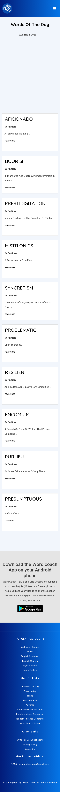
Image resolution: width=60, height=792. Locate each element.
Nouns (30, 652)
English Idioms (30, 665)
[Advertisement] (30, 80)
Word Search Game (30, 723)
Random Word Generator (30, 709)
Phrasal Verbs (30, 700)
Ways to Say (30, 691)
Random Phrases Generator (30, 719)
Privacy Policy (30, 744)
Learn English (30, 670)
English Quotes (30, 661)
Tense (30, 696)
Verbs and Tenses (30, 647)
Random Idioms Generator (30, 714)
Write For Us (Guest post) (30, 740)
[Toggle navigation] (54, 8)
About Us (30, 749)
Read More (10, 141)
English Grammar (30, 656)
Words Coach (29, 783)
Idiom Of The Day (30, 686)
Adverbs (30, 705)
